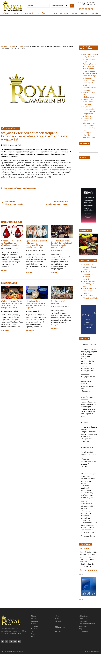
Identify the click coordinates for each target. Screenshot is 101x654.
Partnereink (83, 621)
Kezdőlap (4, 46)
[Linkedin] (83, 9)
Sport (74, 13)
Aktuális (18, 13)
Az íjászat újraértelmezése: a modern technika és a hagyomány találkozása (90, 111)
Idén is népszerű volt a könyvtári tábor (89, 283)
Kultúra (41, 13)
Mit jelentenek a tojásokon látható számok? (89, 267)
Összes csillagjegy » (88, 570)
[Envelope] (92, 9)
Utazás (57, 618)
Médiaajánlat (83, 616)
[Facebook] (80, 9)
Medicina (64, 13)
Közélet (13, 46)
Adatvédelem (83, 626)
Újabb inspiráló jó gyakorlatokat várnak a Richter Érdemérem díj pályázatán (35, 304)
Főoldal (6, 13)
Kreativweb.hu (95, 651)
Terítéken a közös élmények (58, 302)
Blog (80, 629)
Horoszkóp (84, 548)
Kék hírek (58, 621)
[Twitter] (89, 9)
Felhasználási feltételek (87, 624)
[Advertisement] (50, 30)
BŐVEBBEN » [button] (4, 270)
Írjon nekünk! (83, 631)
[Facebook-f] (2, 641)
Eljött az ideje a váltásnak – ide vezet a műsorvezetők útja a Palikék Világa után (36, 244)
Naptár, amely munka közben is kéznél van (89, 101)
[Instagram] (86, 9)
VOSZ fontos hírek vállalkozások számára (89, 290)
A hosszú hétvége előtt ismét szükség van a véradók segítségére (11, 243)
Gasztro (84, 13)
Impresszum (83, 618)
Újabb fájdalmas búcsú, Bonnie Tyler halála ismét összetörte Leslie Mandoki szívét (61, 244)
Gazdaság (29, 13)
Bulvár (95, 13)
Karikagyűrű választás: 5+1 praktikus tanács (89, 135)
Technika (53, 13)
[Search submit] (72, 6)
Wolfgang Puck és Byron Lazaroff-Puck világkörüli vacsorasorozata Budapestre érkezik (11, 304)
